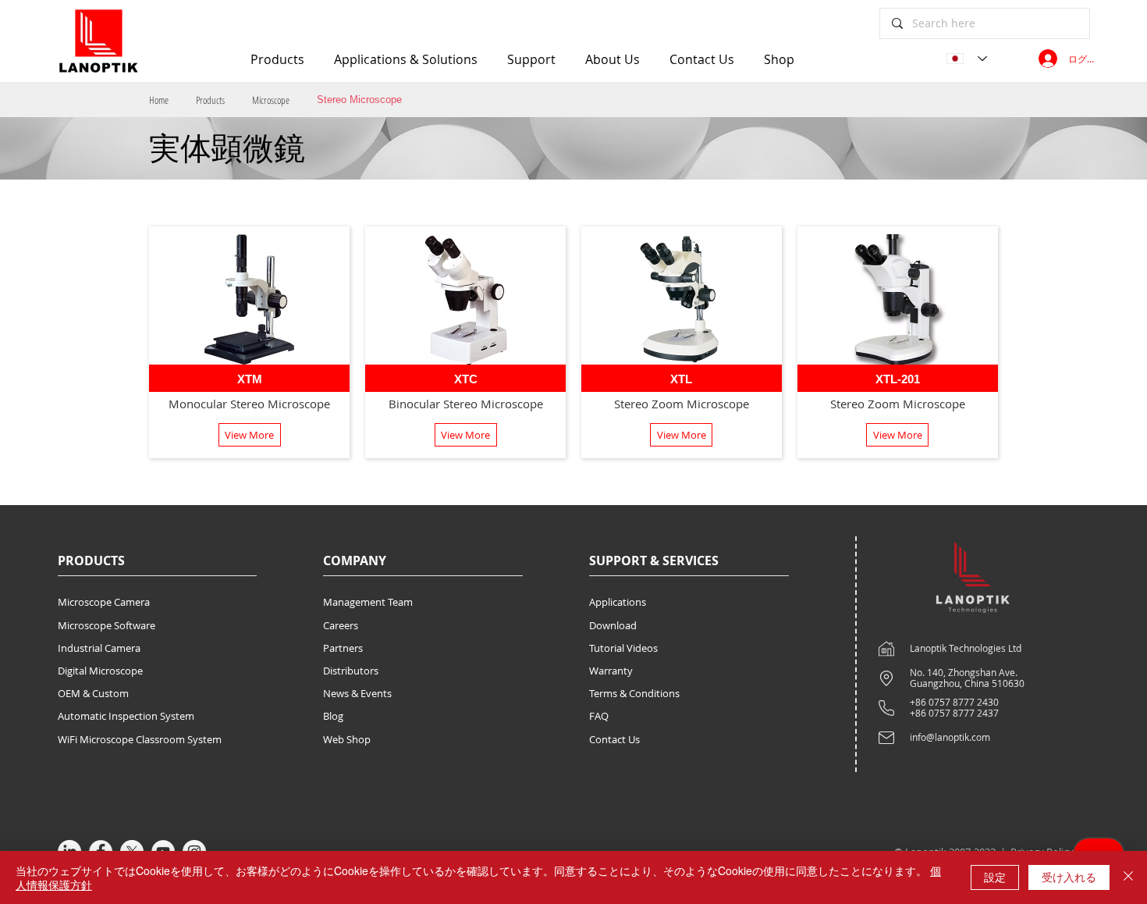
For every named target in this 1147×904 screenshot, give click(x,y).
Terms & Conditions (634, 693)
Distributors (350, 671)
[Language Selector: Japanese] (967, 58)
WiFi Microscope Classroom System (140, 739)
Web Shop (347, 739)
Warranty (611, 671)
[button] (249, 435)
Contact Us (614, 739)
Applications (617, 602)
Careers (340, 625)
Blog (333, 716)
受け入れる (1069, 876)
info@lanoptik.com (950, 737)
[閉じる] (1128, 877)
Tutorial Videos (623, 648)
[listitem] (249, 342)
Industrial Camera (99, 648)
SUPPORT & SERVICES (654, 560)
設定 (995, 876)
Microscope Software (106, 625)
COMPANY (354, 560)
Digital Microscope (100, 671)
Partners (343, 648)
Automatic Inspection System (126, 716)
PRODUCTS (91, 560)
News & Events (357, 693)
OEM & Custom (93, 693)
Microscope (270, 100)
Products (210, 100)
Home (159, 100)
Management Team (368, 602)
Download (613, 625)
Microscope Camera (104, 602)
